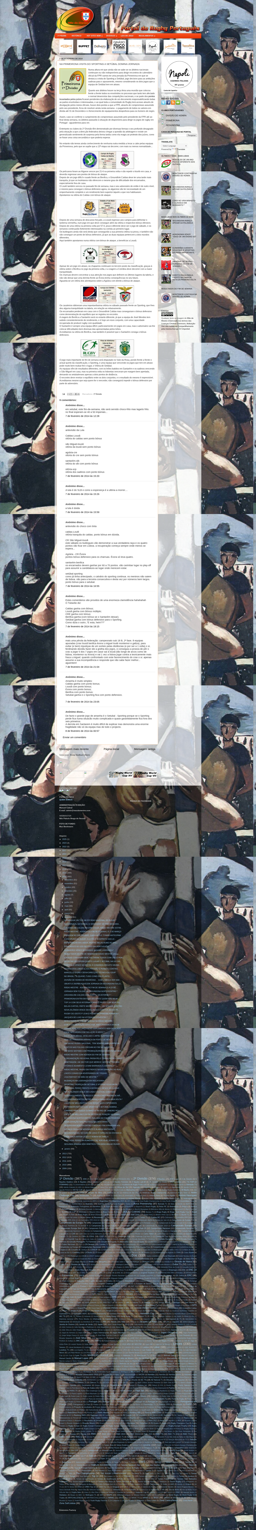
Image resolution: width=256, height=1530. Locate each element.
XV (185, 1498)
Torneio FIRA (149, 1479)
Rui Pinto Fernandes (183, 1431)
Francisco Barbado (171, 1297)
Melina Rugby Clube (143, 1364)
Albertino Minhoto (104, 1190)
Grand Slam (95, 1308)
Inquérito (136, 1319)
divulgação (95, 1264)
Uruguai (116, 1487)
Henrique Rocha (165, 1314)
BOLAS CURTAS (131, 1211)
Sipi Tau (161, 1448)
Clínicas (194, 1242)
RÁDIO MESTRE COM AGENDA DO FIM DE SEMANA (87, 1055)
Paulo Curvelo (175, 1391)
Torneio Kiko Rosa (105, 1482)
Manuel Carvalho (187, 1355)
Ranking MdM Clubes (153, 1413)
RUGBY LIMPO (103, 1429)
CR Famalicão (120, 1252)
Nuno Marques (118, 1380)
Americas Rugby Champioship (154, 1193)
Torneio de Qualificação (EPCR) (110, 1479)
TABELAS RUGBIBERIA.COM (103, 1465)
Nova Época (184, 1377)
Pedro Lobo (75, 1396)
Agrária (157, 1187)
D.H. (134, 1255)
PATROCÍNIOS (126, 1391)
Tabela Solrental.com (173, 1462)
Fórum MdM (81, 1297)
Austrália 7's (102, 1204)
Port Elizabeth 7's (159, 1399)
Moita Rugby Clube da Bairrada (182, 1369)
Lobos (157, 1347)
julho (67, 898)
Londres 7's (64, 1350)
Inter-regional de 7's (174, 1319)
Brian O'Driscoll (96, 1214)
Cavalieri (75, 1236)
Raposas (94, 1415)
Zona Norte (188, 1500)
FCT (142, 1289)
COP (138, 1250)
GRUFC (65, 1311)
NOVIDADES (92, 1380)
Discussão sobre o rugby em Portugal (125, 1262)
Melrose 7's (157, 1364)
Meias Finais (168, 1361)
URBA (79, 1487)
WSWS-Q (176, 1498)
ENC (184, 1270)
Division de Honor (78, 1264)
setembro (69, 891)
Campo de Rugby (161, 1231)
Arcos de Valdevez (82, 1201)
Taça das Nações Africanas (175, 1465)
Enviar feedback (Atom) (80, 755)
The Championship (85, 1473)
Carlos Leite (122, 1234)
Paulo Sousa (115, 1393)
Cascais (189, 1234)
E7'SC (111, 1267)
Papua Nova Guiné (187, 1388)
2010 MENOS (106, 1179)
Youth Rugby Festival (98, 1501)
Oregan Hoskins (101, 1385)
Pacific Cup (170, 1385)
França (140, 1297)
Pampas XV (114, 1388)
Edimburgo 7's (150, 1267)
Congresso (63, 1250)
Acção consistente (177, 1184)
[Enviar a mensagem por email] (68, 394)
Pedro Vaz (155, 1396)
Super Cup (156, 1458)
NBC (94, 1377)
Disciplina (103, 1262)
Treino (61, 1484)
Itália (123, 1322)
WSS (156, 1497)
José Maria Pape (157, 1335)
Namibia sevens (175, 1375)
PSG (61, 1410)
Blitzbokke (83, 1212)
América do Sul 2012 (131, 1193)
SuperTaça (66, 1462)
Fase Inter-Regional (130, 1289)
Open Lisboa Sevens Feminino (148, 1382)
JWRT (87, 1341)
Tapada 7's (149, 1471)
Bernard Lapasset (68, 1209)
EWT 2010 (135, 1286)
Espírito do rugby (96, 1281)
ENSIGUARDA (191, 1273)
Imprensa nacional (66, 1319)
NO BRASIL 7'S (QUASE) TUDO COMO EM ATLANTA (86, 976)
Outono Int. (142, 1385)
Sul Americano (71, 1458)
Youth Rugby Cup (81, 1500)
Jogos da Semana (68, 1333)
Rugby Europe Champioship (119, 1426)
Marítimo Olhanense (109, 1361)
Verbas (107, 1490)
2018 (64, 862)
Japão (100, 1324)
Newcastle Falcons (121, 1377)
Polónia (146, 1399)
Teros (70, 1473)
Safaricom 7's (118, 1437)
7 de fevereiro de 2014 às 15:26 (82, 494)
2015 (64, 873)
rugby (164, 1423)
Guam (174, 1311)
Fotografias (93, 1297)
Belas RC (163, 1207)
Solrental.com (107, 1450)
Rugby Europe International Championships (149, 1426)
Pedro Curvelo (169, 1393)
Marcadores (172, 1358)
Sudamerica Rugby (164, 1456)
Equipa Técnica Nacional (115, 1275)
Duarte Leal (151, 1264)
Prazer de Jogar (108, 1404)
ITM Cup (133, 1322)
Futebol (194, 1300)
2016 (64, 869)
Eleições (92, 1270)
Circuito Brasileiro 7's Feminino (143, 1239)
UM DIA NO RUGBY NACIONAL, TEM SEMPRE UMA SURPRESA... (92, 1043)
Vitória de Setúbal (107, 1492)
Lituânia (87, 1347)
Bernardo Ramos (101, 1209)
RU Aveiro (155, 1423)
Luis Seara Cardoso (114, 1352)
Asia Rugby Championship (149, 1201)
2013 (64, 1153)
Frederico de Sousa (173, 1300)
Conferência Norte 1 (186, 1247)
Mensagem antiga (144, 749)
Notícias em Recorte (169, 1377)
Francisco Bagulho (155, 1297)
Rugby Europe (73, 1426)
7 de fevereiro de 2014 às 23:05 (82, 701)
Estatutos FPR (144, 1281)
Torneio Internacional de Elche (84, 1481)
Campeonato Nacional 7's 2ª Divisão (76, 1231)
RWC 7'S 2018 (173, 1434)
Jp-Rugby (123, 1338)
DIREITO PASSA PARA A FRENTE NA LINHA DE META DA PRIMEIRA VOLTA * (184, 278)
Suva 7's (117, 1462)
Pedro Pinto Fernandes (116, 1396)
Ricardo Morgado (73, 1423)
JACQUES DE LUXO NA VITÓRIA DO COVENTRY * (86, 1017)
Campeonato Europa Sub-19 (134, 1228)
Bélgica (185, 1207)
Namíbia (162, 1375)
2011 (64, 1161)
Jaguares (175, 1322)
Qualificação (146, 1410)
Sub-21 (124, 1456)
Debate (109, 1259)
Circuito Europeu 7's (167, 1239)
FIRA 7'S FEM (117, 1294)
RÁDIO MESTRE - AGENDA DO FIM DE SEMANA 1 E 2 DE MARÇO (92, 931)
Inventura (86, 1322)
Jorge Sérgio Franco (69, 1335)
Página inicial (111, 749)
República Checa (65, 1420)
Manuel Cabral (170, 1355)
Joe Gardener (105, 1330)
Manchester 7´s (143, 1355)
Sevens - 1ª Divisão (164, 1445)
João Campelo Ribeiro (175, 1324)
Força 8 (166, 1294)
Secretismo (71, 1439)
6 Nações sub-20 (139, 1182)
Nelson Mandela (105, 1377)
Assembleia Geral (187, 1201)
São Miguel (190, 1437)
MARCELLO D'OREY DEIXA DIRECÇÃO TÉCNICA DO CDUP (90, 972)
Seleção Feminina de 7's (132, 1439)
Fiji (124, 1291)
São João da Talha (176, 1437)
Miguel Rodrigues (187, 1366)
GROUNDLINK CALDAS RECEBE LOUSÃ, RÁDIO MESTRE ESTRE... (93, 928)
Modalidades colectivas (138, 1369)
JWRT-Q (97, 1341)
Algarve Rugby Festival (170, 1190)
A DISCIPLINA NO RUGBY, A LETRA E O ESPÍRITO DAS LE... (90, 939)
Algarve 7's (152, 1190)
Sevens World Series (85, 1448)
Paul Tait (139, 1390)
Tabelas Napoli (82, 1465)
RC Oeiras (154, 1415)
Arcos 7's (69, 1201)
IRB (104, 1322)
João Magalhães (103, 1327)
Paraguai (62, 1391)
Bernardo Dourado (85, 1209)
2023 (64, 843)
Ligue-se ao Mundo (162, 1344)
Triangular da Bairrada (87, 1484)
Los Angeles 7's (80, 1350)
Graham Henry (69, 1308)
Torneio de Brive (66, 1479)
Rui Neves (168, 1431)
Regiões (133, 1418)
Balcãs (180, 1204)
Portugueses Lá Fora (81, 1404)
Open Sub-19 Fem (170, 1382)
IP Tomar (96, 1322)
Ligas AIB (148, 1344)
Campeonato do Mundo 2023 (156, 1226)
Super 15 (127, 1458)
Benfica (194, 1207)
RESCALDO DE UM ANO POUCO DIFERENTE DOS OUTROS (183, 162)
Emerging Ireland (150, 1270)
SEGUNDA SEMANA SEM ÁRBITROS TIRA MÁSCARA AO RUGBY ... (93, 1144)
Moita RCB (164, 1369)
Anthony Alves (141, 1195)
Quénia (175, 1410)
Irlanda (114, 1322)
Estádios (109, 1281)
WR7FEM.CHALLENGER (96, 1498)
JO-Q (127, 1324)
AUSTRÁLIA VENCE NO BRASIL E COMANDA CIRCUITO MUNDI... (92, 965)
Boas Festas (108, 1212)
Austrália (89, 1204)
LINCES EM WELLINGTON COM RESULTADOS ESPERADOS (90, 1103)
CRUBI (83, 1256)
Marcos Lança (64, 1361)
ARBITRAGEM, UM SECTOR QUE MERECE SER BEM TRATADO (92, 1062)
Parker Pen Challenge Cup (91, 1391)
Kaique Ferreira (110, 1341)
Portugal (93, 1401)
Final (61, 1294)
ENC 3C (120, 1273)
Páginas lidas (64, 1388)
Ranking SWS (80, 1415)
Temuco (62, 1473)
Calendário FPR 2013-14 (90, 1220)
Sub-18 (92, 1455)
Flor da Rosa (154, 1294)
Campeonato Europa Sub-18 (71, 1228)
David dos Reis (85, 1259)
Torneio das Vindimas (147, 1476)
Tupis (145, 1484)
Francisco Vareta (133, 1300)
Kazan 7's (122, 1341)
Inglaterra (109, 1319)
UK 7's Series (69, 1487)
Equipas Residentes (164, 1276)
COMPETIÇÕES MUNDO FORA (182, 1244)
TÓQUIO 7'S (129, 1476)
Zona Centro (151, 1501)
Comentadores (130, 1244)
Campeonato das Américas (131, 1226)
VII (163, 1490)
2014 (64, 876)
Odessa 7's (94, 1383)
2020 (64, 854)
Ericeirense (63, 1278)
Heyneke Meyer (180, 1314)
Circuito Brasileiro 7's (121, 1239)
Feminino (158, 1289)
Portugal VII (140, 1402)
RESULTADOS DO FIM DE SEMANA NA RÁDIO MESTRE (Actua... (92, 954)
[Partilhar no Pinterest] (78, 394)
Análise (100, 1195)
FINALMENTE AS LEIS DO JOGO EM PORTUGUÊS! (86, 946)
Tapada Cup (161, 1470)
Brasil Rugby (83, 1215)
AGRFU (166, 1187)
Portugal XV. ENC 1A (169, 1402)
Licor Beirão (89, 1344)
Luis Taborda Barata (132, 1352)
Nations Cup (68, 1377)
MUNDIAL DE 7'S (166, 1372)
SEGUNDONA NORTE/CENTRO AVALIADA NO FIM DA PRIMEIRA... (92, 1118)
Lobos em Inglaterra (174, 1347)
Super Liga (167, 1458)
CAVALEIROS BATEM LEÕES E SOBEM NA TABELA (86, 1137)
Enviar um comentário (74, 737)
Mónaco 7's (76, 1372)
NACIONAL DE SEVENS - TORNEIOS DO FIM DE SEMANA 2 (183, 263)
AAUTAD (106, 1184)
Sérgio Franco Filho (82, 1445)
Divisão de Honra (183, 1261)
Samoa (130, 1437)
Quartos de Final (161, 1410)
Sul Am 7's (178, 1456)
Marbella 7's (159, 1358)
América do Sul (113, 1193)
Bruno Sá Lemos (71, 1217)
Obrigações (180, 1380)
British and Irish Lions (130, 1214)
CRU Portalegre (73, 1256)
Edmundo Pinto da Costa (170, 1267)
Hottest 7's (142, 1316)
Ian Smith (177, 1316)
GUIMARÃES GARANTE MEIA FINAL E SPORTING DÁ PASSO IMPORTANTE (183, 250)
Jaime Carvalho (188, 1322)
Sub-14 (62, 1456)
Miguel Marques (142, 1366)
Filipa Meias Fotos (149, 1291)
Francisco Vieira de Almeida (153, 1300)
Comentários (143, 1244)
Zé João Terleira (128, 1500)
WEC (80, 1495)
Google (177, 1305)
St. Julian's (107, 1453)
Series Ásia (108, 1445)
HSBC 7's (153, 1316)
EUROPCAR (182, 1281)
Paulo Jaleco (64, 1393)
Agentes (147, 1187)
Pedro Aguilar (140, 1393)
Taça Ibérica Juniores (67, 1470)
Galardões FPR (67, 1302)
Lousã (108, 1350)
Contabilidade (106, 1250)
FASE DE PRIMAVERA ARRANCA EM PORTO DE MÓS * (88, 1040)
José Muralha (171, 1335)
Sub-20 (114, 1456)
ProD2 (188, 1404)
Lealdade (177, 1341)
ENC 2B (85, 1273)
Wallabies (63, 1495)
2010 (64, 1165)
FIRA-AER (128, 1294)
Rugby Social (102, 1431)
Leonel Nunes (76, 1344)
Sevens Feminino (68, 1448)
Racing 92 (91, 1412)
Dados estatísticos (153, 1256)
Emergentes (134, 1270)
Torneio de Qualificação (85, 1479)
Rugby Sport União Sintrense (122, 1431)
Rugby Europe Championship (94, 1426)
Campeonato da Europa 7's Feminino (106, 1223)
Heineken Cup (147, 1313)
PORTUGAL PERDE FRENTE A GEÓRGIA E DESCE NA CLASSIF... (92, 1088)
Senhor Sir (148, 1442)
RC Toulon (178, 1415)
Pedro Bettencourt (154, 1393)
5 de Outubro (187, 1179)
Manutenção (113, 1358)
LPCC (125, 1350)
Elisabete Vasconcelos (109, 1270)
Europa (171, 1281)
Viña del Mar (64, 1492)
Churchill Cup (72, 1239)
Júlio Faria (159, 1338)
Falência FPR (181, 1286)
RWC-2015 (64, 1436)
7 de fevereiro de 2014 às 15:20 (82, 476)
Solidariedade (93, 1450)
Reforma (85, 1418)
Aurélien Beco (77, 1204)
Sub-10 (174, 1453)
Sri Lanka (83, 1453)
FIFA (99, 1291)
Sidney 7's (126, 1448)
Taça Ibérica (187, 1468)
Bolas (118, 1212)
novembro (69, 883)
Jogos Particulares (190, 1333)
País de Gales (89, 1388)
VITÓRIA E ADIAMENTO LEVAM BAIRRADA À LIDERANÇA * (89, 1066)
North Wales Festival (151, 1377)
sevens (146, 1445)
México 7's (192, 1364)
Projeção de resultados (83, 1407)
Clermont (163, 1242)
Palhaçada (103, 1388)
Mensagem (181, 1364)
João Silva (65, 1330)
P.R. (161, 1385)
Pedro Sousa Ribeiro (137, 1396)
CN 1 (80, 1244)
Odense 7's (82, 1383)
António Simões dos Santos (115, 1198)
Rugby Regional (65, 1431)
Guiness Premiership (98, 1314)
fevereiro (69, 917)
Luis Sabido (99, 1353)
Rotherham (143, 1423)
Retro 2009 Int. (126, 1420)
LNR (101, 1347)
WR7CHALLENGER (75, 1498)
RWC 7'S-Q (188, 1434)
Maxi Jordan (155, 1361)
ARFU (94, 1201)
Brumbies (175, 1214)
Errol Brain (75, 1278)
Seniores (158, 1442)
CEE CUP (111, 1236)
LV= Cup (69, 1355)
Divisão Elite (63, 1264)
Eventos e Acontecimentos (90, 1286)
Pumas (104, 1410)
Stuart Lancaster (162, 1453)
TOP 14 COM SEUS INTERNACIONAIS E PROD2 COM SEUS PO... (92, 1002)
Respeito (78, 1420)
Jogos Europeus (84, 1333)
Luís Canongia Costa (175, 1350)
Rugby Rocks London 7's (84, 1431)
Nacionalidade (130, 1374)
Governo (186, 1305)
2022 (64, 847)
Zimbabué (140, 1500)
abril (67, 910)
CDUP (101, 1236)
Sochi (83, 1450)
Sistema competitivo (175, 1448)
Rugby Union (141, 1431)
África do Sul (122, 1187)
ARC (61, 1201)
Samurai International (145, 1437)
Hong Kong (111, 1316)
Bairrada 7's (162, 1204)
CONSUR (93, 1250)
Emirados (162, 1270)
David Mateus (99, 1259)
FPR (114, 1297)
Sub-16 (71, 1455)
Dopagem (135, 1264)
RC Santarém (166, 1415)
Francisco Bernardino (189, 1297)
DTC (143, 1264)
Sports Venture (189, 1450)
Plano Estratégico (114, 1399)
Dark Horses (72, 1259)
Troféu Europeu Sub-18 (106, 1484)
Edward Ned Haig (65, 1270)
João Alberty (159, 1324)
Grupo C (98, 1311)
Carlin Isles (83, 1234)
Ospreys (131, 1385)
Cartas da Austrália (176, 1234)
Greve (163, 1308)
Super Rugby (179, 1459)
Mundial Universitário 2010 (87, 1374)
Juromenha (170, 1338)
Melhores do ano (126, 1364)
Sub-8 (142, 1456)
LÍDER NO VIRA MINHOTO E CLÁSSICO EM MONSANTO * (183, 203)
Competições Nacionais (91, 1247)
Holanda (87, 1316)
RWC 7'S (159, 1434)
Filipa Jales (134, 1292)
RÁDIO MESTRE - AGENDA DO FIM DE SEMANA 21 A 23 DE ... (91, 987)
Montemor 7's (88, 1372)
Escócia (85, 1278)
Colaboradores (116, 1244)
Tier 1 (159, 1473)
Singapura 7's (149, 1448)
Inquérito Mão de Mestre (152, 1319)
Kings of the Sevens (136, 1341)
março (67, 913)
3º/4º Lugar (174, 1179)
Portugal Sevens (124, 1402)
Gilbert (70, 1305)
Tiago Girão (149, 1473)
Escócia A (96, 1278)
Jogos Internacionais (101, 1333)
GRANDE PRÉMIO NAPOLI (145, 1308)
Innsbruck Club (124, 1319)
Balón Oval (190, 1204)
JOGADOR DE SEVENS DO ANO (139, 1330)
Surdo (99, 1462)
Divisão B (167, 1262)
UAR (172, 1484)
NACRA (142, 1375)
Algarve (142, 1190)
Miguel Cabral (98, 1366)
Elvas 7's (123, 1270)
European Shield (127, 1283)
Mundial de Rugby (66, 1374)
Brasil (194, 1212)
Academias (154, 1184)
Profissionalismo (65, 1407)
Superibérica (192, 1458)
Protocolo (150, 1407)
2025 (64, 839)
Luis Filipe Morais (73, 1352)
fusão (185, 1300)
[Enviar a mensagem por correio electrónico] (63, 394)
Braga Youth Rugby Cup (179, 1212)
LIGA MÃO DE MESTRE (132, 1344)
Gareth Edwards (90, 1302)
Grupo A (74, 1311)
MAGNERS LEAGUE (98, 1355)
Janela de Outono (67, 1324)
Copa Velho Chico (172, 1250)
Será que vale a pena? (173, 1442)
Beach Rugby (151, 1207)
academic (164, 1184)
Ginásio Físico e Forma (91, 1305)
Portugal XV (153, 1402)
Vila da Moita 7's (188, 1490)
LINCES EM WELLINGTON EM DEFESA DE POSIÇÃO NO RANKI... (92, 1114)
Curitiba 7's (112, 1256)
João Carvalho (191, 1324)
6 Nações (82, 1182)
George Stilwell (164, 1302)
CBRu (83, 1236)
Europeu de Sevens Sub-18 (147, 1284)
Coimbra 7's (103, 1244)
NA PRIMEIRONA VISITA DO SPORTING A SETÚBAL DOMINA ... (91, 1107)
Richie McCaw (119, 1423)
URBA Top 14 (90, 1487)
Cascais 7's (63, 1236)
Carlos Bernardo (96, 1234)
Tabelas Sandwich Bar (130, 1465)
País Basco (76, 1388)
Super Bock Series (142, 1458)
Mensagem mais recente (74, 749)
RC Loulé (116, 1415)
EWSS (117, 1286)
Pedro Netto (99, 1396)
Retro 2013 (164, 1421)
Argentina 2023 (118, 1201)
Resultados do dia (111, 1420)
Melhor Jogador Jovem (87, 1364)
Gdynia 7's (136, 1302)
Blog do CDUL (94, 1212)
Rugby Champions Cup (180, 1423)
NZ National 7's (157, 1380)
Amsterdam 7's (85, 1195)
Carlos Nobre (149, 1234)
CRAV (178, 1253)
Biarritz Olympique (141, 1209)
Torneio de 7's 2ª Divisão (167, 1476)
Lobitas (136, 1347)
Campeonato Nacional (160, 1228)
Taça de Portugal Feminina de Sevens (89, 1468)
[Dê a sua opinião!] (71, 394)
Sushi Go (108, 1462)
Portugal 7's (108, 1402)
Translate (181, 149)
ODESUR (105, 1382)
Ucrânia (188, 1484)
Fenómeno (190, 1289)
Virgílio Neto (76, 1492)
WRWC (111, 1498)
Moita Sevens (64, 1372)
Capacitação (64, 1234)
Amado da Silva (95, 1193)
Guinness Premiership (118, 1314)
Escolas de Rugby (165, 1278)
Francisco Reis (105, 1300)
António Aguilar (169, 1195)
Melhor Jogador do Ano (67, 1364)
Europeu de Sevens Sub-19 (174, 1283)
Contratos (117, 1250)
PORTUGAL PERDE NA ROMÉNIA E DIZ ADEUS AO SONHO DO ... (92, 1140)
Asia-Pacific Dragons (169, 1201)
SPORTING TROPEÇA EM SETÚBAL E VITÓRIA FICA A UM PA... (91, 1084)
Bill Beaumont (178, 1209)
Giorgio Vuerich (107, 1305)
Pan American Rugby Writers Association (137, 1388)
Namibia (151, 1374)
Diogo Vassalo (80, 1262)
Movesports (153, 1372)
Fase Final (114, 1289)
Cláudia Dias (152, 1242)
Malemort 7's (128, 1355)
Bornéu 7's (150, 1212)
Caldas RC (155, 1217)
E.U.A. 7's (80, 1267)
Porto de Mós (81, 1402)
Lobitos (146, 1347)
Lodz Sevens (189, 1347)
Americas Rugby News (178, 1193)
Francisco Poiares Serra (88, 1300)
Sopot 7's (134, 1450)
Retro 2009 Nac (140, 1420)
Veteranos (117, 1490)
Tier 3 (174, 1473)
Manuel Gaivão (65, 1358)
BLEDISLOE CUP (69, 1212)
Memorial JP (169, 1364)
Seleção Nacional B (78, 1442)
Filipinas (176, 1291)
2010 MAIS (94, 1179)
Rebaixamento (64, 1418)
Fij (119, 1291)
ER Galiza (180, 1276)
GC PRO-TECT (106, 1302)
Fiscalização (142, 1294)
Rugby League (89, 1429)
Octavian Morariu (68, 1382)
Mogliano (153, 1369)
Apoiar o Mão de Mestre (152, 1198)
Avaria (128, 1204)
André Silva (117, 1195)
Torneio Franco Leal (166, 1479)
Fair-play (170, 1286)
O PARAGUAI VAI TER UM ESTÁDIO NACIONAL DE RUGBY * (90, 920)
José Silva (80, 1338)
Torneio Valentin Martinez (147, 1481)
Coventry (76, 1252)
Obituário (169, 1380)
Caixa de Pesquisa (117, 1217)
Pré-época (136, 1404)
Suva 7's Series (129, 1462)
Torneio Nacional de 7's (125, 1482)
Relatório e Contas (174, 1418)
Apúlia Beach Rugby (172, 1198)
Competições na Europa (68, 1247)
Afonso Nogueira (91, 1187)
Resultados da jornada (92, 1421)
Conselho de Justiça (79, 1250)
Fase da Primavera (80, 1289)
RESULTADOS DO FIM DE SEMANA (176, 289)
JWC (78, 1341)
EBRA (127, 1267)
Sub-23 (134, 1456)
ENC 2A (76, 1273)
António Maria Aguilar (94, 1198)
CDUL (91, 1236)
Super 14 (115, 1458)
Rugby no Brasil (133, 1429)
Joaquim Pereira (90, 1330)
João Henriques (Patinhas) (84, 1327)
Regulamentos (156, 1418)
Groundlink (173, 1308)
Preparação (177, 1404)
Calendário (169, 1217)
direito (91, 1262)
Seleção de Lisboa (112, 1439)
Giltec (78, 1305)
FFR (93, 1291)
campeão (131, 1220)
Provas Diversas (188, 1407)
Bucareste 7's (100, 1217)
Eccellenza (137, 1267)
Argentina (104, 1201)
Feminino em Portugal (174, 1289)
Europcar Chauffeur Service (84, 1283)
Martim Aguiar (124, 1361)
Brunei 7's (185, 1215)
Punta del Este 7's (117, 1410)
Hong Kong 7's (127, 1316)
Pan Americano (160, 1388)
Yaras (70, 1500)
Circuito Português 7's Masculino (115, 1242)
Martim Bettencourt (139, 1361)
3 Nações (161, 1179)
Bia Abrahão (127, 1209)
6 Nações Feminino (120, 1182)
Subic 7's (151, 1456)
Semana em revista (134, 1442)
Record (76, 1418)
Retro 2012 (153, 1421)
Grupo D (110, 1311)
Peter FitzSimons (73, 1399)
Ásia (135, 1201)
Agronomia (176, 1187)
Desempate (127, 1259)
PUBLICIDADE (71, 1410)
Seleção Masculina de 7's (177, 1439)
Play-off (127, 1399)
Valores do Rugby (149, 1487)
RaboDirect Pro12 (75, 1412)
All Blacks (185, 1190)
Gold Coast (138, 1305)
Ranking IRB (135, 1412)
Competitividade (159, 1247)
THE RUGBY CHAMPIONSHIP (113, 1473)
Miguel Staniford (65, 1369)
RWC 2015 (106, 1434)
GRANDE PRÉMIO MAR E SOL (116, 1308)
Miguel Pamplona (157, 1366)
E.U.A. (69, 1267)
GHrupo (62, 1305)
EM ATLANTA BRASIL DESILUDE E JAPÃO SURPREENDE (88, 1036)
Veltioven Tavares (95, 1490)
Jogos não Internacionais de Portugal (144, 1333)
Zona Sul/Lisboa (67, 1503)
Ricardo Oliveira (105, 1423)
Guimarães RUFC (80, 1314)
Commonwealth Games (159, 1244)
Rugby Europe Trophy (177, 1426)
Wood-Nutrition (160, 1495)
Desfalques (158, 1259)
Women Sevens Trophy (142, 1495)
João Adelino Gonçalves (143, 1324)
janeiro (68, 1149)
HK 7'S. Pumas (75, 1316)
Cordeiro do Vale (188, 1250)
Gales (79, 1302)
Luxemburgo (187, 1352)
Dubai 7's (177, 1264)
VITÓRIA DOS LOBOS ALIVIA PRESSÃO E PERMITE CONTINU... (91, 969)
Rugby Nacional (118, 1429)
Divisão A (157, 1262)
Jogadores (193, 1330)
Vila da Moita (174, 1490)
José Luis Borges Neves (139, 1335)
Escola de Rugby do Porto (146, 1278)
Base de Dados (112, 1207)
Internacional (64, 1322)
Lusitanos (160, 1352)
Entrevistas (67, 1275)
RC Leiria (106, 1415)
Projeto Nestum (100, 1407)
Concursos (173, 1247)
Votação (152, 1492)
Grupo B (86, 1311)
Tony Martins (84, 1476)
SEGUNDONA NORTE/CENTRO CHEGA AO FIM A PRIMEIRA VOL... (93, 1125)
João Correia (66, 1327)
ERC (189, 1275)
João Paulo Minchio (150, 1327)
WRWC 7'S (135, 1498)
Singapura (137, 1448)
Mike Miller (92, 1369)
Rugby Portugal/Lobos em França (169, 1429)
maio (67, 906)
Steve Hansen (148, 1453)
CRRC (61, 1256)
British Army (148, 1214)
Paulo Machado (91, 1393)
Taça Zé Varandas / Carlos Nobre (120, 1470)
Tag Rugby (139, 1470)
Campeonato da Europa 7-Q (183, 1220)
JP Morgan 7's (111, 1338)
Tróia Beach (122, 1484)
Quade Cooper (133, 1410)
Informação (97, 1319)
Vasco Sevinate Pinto (67, 1490)
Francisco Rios (118, 1300)
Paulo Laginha (77, 1393)
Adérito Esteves (69, 1187)
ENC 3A (102, 1273)
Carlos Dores (110, 1234)
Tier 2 (167, 1473)
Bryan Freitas (85, 1217)
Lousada (116, 1350)
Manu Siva (157, 1355)
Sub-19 (104, 1456)
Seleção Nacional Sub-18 (98, 1442)
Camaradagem (108, 1220)
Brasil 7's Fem (69, 1215)
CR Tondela (145, 1252)
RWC (93, 1434)
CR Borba (88, 1253)
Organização (116, 1385)
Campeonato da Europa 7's (72, 1222)
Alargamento (90, 1190)
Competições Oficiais (114, 1247)
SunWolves (93, 1458)
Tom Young (184, 1473)
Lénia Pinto (63, 1344)
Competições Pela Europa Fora (138, 1247)
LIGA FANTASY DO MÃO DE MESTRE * (81, 1077)
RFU (173, 1420)
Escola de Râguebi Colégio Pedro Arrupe (118, 1278)
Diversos (146, 1262)
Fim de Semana (188, 1292)
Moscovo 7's (137, 1371)
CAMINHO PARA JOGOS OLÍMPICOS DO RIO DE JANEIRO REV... (92, 1111)
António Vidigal (134, 1198)
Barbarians (63, 1207)
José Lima (123, 1335)
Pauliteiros (163, 1391)
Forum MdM (69, 1297)
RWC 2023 (148, 1434)
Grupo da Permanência (146, 1311)
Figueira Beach (109, 1292)
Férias (67, 1291)
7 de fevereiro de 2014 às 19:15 (82, 626)
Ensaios (180, 1273)
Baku (172, 1204)
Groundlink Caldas (190, 1308)
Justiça (70, 1341)
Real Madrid (189, 1415)
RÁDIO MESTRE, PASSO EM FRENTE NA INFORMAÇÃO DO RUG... (93, 1069)
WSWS (167, 1498)
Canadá (174, 1231)
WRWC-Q (146, 1498)
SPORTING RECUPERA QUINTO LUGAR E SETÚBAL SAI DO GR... (92, 961)
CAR (73, 1234)
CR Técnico (133, 1253)
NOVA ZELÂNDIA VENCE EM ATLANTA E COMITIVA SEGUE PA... (91, 1010)
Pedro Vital (166, 1396)
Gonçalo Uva (167, 1305)
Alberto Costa (118, 1190)
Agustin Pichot (188, 1187)
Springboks (72, 1453)
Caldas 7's (144, 1217)
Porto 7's (190, 1399)
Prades (96, 1404)
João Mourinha (134, 1327)
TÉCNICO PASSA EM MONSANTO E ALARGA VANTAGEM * (89, 1129)
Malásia (117, 1355)
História (191, 1314)
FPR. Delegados (128, 1297)
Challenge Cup (124, 1236)
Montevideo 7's (102, 1372)
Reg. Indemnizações (119, 1418)
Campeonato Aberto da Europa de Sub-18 (153, 1220)
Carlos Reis (161, 1234)
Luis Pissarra (88, 1352)
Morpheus (114, 1372)
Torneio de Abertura (186, 1476)
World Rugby (174, 1495)
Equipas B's (132, 1275)
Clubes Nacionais (68, 1244)
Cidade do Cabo (87, 1239)
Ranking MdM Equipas (173, 1412)
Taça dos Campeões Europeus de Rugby (123, 1468)
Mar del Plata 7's (145, 1358)
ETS (164, 1281)
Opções (131, 1382)
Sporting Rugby (175, 1450)
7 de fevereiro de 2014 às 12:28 (82, 416)
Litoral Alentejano (75, 1347)
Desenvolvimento (142, 1259)
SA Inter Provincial (93, 1437)
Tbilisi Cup (172, 1470)
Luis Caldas (159, 1350)
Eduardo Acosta (188, 1267)
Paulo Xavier (127, 1393)
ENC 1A (193, 1269)
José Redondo (184, 1335)
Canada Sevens (188, 1231)
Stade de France (119, 1453)
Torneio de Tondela (134, 1479)
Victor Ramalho (130, 1490)
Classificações (138, 1242)
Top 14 (95, 1476)
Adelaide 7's (191, 1184)
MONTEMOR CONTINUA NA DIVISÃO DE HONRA (184, 174)
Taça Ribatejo (100, 1470)
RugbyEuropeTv (155, 1431)
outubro (68, 887)
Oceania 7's (192, 1380)
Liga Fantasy (102, 1344)
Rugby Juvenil (75, 1429)
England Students (148, 1273)
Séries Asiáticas (123, 1445)
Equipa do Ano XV (96, 1275)
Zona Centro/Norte (168, 1500)
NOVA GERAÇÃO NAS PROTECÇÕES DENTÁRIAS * (86, 1122)
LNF (95, 1347)
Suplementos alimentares (85, 1462)
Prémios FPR (164, 1404)
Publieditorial (93, 1410)
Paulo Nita (103, 1393)
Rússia (83, 1434)
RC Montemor (141, 1415)
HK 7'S (62, 1316)
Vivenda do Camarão (125, 1492)
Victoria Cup (143, 1490)
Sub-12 (182, 1453)
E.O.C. (61, 1267)
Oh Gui (122, 1383)
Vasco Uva (82, 1490)
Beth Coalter (115, 1209)
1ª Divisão (97, 394)
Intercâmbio (189, 1319)
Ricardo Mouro (88, 1423)
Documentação (107, 1264)
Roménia (131, 1423)
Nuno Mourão (132, 1380)
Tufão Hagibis (135, 1484)
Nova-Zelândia (76, 1380)
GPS (194, 1305)
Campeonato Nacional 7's (186, 1228)
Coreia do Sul (64, 1252)
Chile (192, 1236)
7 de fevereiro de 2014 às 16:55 (82, 586)
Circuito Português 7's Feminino (82, 1242)
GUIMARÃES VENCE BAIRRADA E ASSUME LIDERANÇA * (89, 950)
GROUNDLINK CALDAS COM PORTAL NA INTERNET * (87, 995)
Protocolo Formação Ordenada (168, 1407)
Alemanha (130, 1190)
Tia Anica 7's (136, 1473)
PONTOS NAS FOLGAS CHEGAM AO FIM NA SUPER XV (88, 1047)
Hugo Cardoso (165, 1316)
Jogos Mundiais (119, 1333)
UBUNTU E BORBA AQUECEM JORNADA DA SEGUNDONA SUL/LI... (93, 984)
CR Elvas (98, 1252)
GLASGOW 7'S (122, 1305)
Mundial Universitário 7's (112, 1375)
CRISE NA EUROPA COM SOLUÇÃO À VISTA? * (84, 1032)
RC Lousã (127, 1415)
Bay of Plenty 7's (127, 1206)
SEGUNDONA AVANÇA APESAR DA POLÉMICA (182, 188)
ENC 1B (67, 1273)
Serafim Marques (190, 1442)
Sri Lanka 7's (95, 1453)
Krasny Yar (151, 1341)
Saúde (61, 1439)
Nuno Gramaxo (104, 1380)
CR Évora (108, 1253)
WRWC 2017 (123, 1498)
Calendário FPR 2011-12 (68, 1220)
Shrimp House (113, 1448)
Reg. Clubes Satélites (99, 1418)
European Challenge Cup (107, 1284)
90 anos (91, 1184)
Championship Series (179, 1236)
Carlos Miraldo (135, 1234)
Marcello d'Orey (188, 1358)
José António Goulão (87, 1335)
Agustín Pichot (64, 1190)
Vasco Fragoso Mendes (185, 1487)
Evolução (108, 1286)
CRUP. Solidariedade (97, 1256)
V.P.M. (126, 1487)
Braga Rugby (162, 1212)
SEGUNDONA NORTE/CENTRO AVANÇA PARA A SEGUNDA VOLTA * (93, 1099)
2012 (64, 1157)
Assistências (63, 1204)
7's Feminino (175, 1182)
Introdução (76, 1322)
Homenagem (98, 1316)
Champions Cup (161, 1236)
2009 (64, 1168)
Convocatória (129, 1250)
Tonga (72, 1476)
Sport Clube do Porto (158, 1450)
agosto (68, 895)
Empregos (173, 1270)
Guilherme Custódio (187, 1311)
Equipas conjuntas (146, 1275)
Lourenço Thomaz (95, 1350)
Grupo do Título (163, 1311)
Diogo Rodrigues (65, 1262)
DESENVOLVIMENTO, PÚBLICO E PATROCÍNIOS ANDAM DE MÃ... (93, 1096)
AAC (98, 1185)
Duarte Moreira (164, 1264)
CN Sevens (89, 1244)
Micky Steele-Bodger (69, 1366)
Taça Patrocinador (85, 1471)
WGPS (109, 1495)
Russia (73, 1434)
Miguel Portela (172, 1366)
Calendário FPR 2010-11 (185, 1217)
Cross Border (189, 1253)
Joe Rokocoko (118, 1330)
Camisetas (120, 1220)
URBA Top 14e (104, 1487)
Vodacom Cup (140, 1492)
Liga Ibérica (114, 1344)
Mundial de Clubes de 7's (185, 1372)
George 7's (149, 1302)
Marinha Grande (93, 1361)
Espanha (81, 1281)
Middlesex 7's (85, 1366)
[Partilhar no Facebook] (76, 394)
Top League (108, 1476)
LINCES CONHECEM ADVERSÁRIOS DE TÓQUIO (85, 1073)
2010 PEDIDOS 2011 (122, 1179)
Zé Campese (114, 1500)
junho (67, 902)
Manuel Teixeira (100, 1358)
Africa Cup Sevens (107, 1187)
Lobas (108, 1347)
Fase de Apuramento (98, 1289)
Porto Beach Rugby (66, 1402)
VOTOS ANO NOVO (165, 1492)
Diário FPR (190, 1259)
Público (82, 1410)
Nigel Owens (136, 1377)
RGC (179, 1421)
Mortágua (124, 1372)
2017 (64, 865)
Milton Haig (115, 1369)
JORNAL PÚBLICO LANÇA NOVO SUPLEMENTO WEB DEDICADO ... (93, 1028)
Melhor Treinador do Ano (108, 1364)
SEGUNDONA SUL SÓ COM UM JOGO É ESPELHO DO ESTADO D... (93, 1133)
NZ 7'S (143, 1380)
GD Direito (119, 1302)
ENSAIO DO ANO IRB (166, 1273)
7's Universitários (79, 1184)
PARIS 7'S (73, 1391)
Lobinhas (117, 1347)
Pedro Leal (63, 1396)
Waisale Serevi (188, 1492)
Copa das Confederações (152, 1250)
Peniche (176, 1396)
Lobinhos (127, 1347)
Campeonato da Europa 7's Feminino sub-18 (139, 1223)
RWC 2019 (120, 1434)
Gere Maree (189, 1302)
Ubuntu (179, 1484)
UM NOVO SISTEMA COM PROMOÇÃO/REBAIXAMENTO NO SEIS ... (93, 1051)
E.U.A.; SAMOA (93, 1267)
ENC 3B (111, 1273)
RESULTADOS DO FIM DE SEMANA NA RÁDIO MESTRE (88, 1021)
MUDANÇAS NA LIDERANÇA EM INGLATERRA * (84, 1081)
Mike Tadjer (103, 1369)
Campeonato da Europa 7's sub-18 (171, 1223)
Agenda (136, 1187)
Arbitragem (188, 1198)
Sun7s (84, 1458)
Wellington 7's (90, 1495)
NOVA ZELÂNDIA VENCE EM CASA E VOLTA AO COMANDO (89, 1092)
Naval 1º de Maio (83, 1377)
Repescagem (189, 1418)
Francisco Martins (69, 1300)
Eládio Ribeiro (80, 1270)
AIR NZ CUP (78, 1190)
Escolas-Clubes (181, 1278)
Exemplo (145, 1286)
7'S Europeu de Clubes (158, 1182)
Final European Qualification (78, 1294)
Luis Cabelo (146, 1350)
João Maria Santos (119, 1327)
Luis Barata (134, 1350)
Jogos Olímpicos (169, 1332)
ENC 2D (94, 1273)
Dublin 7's (190, 1264)
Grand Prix (82, 1308)
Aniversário (129, 1195)
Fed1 (149, 1289)
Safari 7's (106, 1437)
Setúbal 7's (136, 1445)
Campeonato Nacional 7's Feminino (106, 1231)
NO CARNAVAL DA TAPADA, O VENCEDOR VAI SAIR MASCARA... (92, 924)
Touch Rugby (175, 1481)
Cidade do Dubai (103, 1239)
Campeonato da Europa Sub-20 (104, 1226)
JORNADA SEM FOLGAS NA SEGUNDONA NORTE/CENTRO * (90, 991)
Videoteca (155, 1490)
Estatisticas (130, 1281)
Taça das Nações (152, 1465)
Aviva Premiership (142, 1203)
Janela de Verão (86, 1324)
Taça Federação (171, 1468)
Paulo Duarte (189, 1391)
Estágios (119, 1281)
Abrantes (116, 1184)
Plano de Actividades (96, 1399)
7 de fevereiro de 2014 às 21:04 (82, 667)
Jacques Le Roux (148, 1321)
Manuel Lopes (81, 1358)
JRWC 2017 (134, 1338)
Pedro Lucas (87, 1396)
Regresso (143, 1418)
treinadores (190, 1481)
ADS (79, 1187)
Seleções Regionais (117, 1442)
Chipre (61, 1239)
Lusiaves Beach (148, 1352)
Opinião (73, 1385)
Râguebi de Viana (120, 1412)
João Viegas (76, 1330)
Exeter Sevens (157, 1286)
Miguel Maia (128, 1366)
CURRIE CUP (124, 1256)
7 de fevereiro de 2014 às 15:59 (82, 512)
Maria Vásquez (78, 1361)
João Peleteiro (166, 1327)
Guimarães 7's (64, 1314)
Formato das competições (181, 1294)
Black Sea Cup (191, 1209)
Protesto (141, 1407)
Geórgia (176, 1302)
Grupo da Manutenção (126, 1311)
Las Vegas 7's (164, 1341)
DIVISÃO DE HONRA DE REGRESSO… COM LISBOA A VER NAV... (92, 980)
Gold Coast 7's (151, 1305)
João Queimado (191, 1327)
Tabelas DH (189, 1462)
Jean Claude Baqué (114, 1324)
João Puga (178, 1327)
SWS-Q (158, 1462)
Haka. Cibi (133, 1314)
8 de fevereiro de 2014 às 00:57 (82, 731)
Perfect (184, 1396)
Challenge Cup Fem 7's (143, 1236)
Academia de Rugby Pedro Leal (134, 1185)
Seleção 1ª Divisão (96, 1439)
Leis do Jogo (189, 1341)
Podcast (138, 1399)
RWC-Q (79, 1437)
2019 (64, 858)
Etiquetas (156, 1281)
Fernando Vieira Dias (81, 1291)
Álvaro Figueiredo (77, 1193)
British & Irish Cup (111, 1214)
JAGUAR (166, 1322)
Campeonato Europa (181, 1225)
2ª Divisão (140, 1178)
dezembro (69, 880)
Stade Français (134, 1453)
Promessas (113, 1407)
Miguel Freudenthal (114, 1366)
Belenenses (174, 1207)
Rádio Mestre (103, 1412)
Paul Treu (153, 1391)
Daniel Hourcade (169, 1256)
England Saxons (132, 1273)
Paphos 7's (173, 1388)
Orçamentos (86, 1385)
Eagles (119, 1267)
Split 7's (144, 1450)
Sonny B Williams (121, 1450)
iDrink (186, 1316)
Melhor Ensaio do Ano (186, 1361)
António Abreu (154, 1195)
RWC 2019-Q (135, 1434)
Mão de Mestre (127, 1358)
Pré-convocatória (123, 1404)
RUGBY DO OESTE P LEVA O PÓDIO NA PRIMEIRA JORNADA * (91, 1014)
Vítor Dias (94, 1492)
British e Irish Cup (162, 1214)
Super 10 (103, 1459)
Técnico (182, 1470)
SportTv (62, 1453)
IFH (193, 1316)
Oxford (154, 1385)
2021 (64, 850)
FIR (93, 1294)
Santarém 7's (162, 1437)
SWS (142, 1461)
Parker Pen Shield (110, 1391)
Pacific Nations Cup (186, 1385)
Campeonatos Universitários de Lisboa (137, 1231)
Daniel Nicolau (183, 1256)
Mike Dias (79, 1369)
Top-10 (118, 1476)
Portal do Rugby (178, 1399)
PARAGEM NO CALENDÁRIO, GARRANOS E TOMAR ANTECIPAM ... (93, 935)
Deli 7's (118, 1259)
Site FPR (74, 1450)
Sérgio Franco (67, 1445)
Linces (177, 1343)
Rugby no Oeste (148, 1429)
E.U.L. (104, 1267)
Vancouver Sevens (166, 1487)
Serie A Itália (96, 1445)
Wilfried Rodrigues (124, 1495)
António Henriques (187, 1195)
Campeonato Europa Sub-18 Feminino (103, 1228)
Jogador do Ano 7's (161, 1330)
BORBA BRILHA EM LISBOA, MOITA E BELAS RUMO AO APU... (91, 943)
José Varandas (97, 1338)
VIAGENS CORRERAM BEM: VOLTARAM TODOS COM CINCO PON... (94, 958)
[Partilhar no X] (73, 394)
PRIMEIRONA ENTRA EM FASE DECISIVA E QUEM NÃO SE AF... (91, 999)
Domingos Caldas (122, 1264)
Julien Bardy (146, 1338)
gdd (127, 1302)
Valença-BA (135, 1487)
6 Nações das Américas (100, 1182)
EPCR (81, 1275)
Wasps (72, 1495)
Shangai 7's (100, 1448)
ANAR (108, 1195)
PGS (84, 1399)
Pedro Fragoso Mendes (185, 1393)
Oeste (114, 1382)
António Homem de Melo (74, 1198)
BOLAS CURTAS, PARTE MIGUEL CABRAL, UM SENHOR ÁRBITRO (93, 1006)
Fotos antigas (104, 1297)
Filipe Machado (164, 1291)
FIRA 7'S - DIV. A (103, 1294)
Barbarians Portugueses (80, 1207)
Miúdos (124, 1369)
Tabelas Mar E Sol (66, 1465)
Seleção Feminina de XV (157, 1439)
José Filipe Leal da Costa (107, 1335)
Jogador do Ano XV (178, 1330)
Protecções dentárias (127, 1407)
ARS (128, 1201)
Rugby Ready (189, 1429)
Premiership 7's (149, 1404)
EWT (125, 1286)
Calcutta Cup (132, 1217)
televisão (191, 1470)
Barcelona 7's (98, 1207)
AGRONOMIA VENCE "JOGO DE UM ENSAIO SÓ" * (184, 236)
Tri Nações (71, 1484)
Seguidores (82, 1439)
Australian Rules (116, 1204)
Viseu (86, 1492)
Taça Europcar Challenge (151, 1468)
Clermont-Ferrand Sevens (178, 1242)
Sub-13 (191, 1453)
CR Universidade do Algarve (163, 1252)
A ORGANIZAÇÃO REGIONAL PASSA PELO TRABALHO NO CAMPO (93, 1058)
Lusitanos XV (172, 1352)
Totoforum (163, 1481)
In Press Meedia (83, 1319)
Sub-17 (83, 1456)
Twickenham (155, 1484)
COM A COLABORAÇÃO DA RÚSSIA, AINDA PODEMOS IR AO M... (92, 1025)
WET (101, 1495)
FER (61, 1291)
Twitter (165, 1484)
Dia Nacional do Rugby (174, 1259)
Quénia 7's (185, 1410)
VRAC (177, 1492)
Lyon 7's (79, 1355)
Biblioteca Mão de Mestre (160, 1209)
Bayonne (139, 1206)
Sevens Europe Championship (185, 1445)
